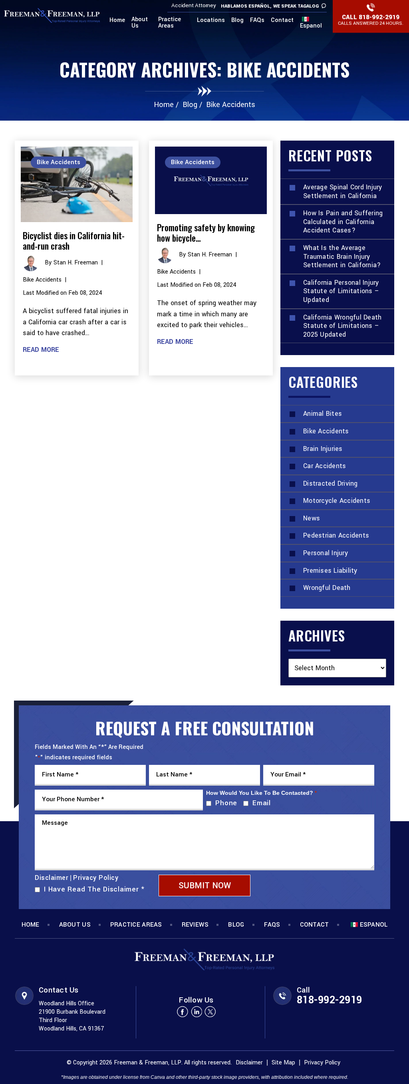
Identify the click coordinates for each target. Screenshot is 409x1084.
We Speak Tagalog (296, 6)
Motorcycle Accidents (336, 500)
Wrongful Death (327, 587)
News (311, 518)
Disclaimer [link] (249, 1062)
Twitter (210, 1011)
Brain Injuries (323, 448)
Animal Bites (322, 413)
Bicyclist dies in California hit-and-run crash (74, 240)
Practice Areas (169, 23)
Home (117, 20)
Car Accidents (324, 466)
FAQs (257, 20)
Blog (237, 20)
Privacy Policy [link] (322, 1062)
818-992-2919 (379, 17)
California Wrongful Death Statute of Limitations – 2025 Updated (342, 326)
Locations (211, 20)
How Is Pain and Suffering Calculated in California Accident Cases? (343, 221)
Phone (224, 803)
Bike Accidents (42, 280)
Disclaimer (51, 877)
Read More (41, 349)
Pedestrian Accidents (336, 535)
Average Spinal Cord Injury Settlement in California (342, 192)
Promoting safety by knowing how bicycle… (206, 232)
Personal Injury (325, 553)
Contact (282, 20)
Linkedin (196, 1011)
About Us (139, 23)
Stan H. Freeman (76, 262)
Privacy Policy (95, 877)
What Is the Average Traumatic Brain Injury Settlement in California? (342, 256)
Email (259, 803)
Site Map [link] (283, 1062)
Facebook (182, 1011)
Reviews (195, 924)
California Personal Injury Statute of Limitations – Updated (341, 291)
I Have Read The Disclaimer (94, 889)
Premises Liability (330, 570)
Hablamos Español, (246, 6)
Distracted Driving (330, 483)
